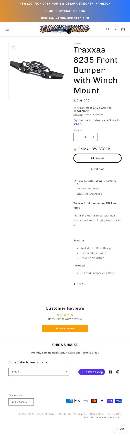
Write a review (65, 328)
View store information (89, 193)
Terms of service (97, 414)
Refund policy (65, 414)
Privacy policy (80, 414)
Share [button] (80, 283)
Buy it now (97, 168)
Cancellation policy (113, 417)
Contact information (92, 417)
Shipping (77, 114)
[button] (7, 29)
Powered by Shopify (47, 414)
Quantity (77, 130)
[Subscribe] (65, 372)
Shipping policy (115, 414)
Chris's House (31, 414)
